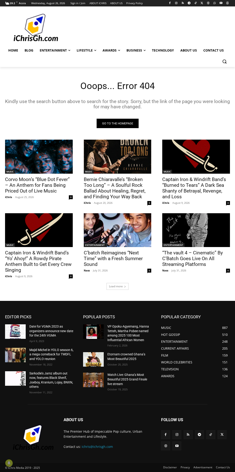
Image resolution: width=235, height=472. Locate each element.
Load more (116, 286)
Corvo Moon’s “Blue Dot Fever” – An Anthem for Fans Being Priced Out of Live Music (37, 185)
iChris (8, 197)
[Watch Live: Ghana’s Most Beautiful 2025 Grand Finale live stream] (93, 380)
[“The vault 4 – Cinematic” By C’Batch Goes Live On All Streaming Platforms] (196, 230)
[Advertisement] (112, 27)
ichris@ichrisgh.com (97, 446)
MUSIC (10, 171)
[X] (201, 3)
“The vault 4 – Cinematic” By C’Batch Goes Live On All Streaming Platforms (192, 258)
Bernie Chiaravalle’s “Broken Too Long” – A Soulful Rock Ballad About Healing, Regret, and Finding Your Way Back (114, 188)
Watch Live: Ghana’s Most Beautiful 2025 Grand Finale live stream (127, 379)
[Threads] (227, 3)
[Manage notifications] (9, 463)
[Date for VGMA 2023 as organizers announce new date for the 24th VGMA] (15, 331)
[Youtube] (221, 3)
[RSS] (182, 3)
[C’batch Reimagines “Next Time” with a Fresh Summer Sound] (117, 230)
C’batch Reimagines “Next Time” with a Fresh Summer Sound (113, 258)
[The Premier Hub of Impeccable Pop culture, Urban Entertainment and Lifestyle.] (32, 28)
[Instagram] (176, 3)
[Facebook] (170, 3)
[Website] (208, 3)
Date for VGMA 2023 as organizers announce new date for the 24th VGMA (51, 331)
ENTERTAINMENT (95, 245)
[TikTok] (195, 3)
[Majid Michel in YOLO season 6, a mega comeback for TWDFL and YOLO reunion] (15, 355)
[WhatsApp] (214, 3)
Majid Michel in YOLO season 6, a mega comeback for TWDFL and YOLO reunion (51, 354)
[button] (224, 61)
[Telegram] (189, 3)
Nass (87, 270)
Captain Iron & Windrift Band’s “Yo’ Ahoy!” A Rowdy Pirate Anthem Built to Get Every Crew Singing (38, 261)
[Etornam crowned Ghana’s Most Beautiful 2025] (93, 359)
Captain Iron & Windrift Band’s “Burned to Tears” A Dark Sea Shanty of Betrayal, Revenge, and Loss (194, 188)
